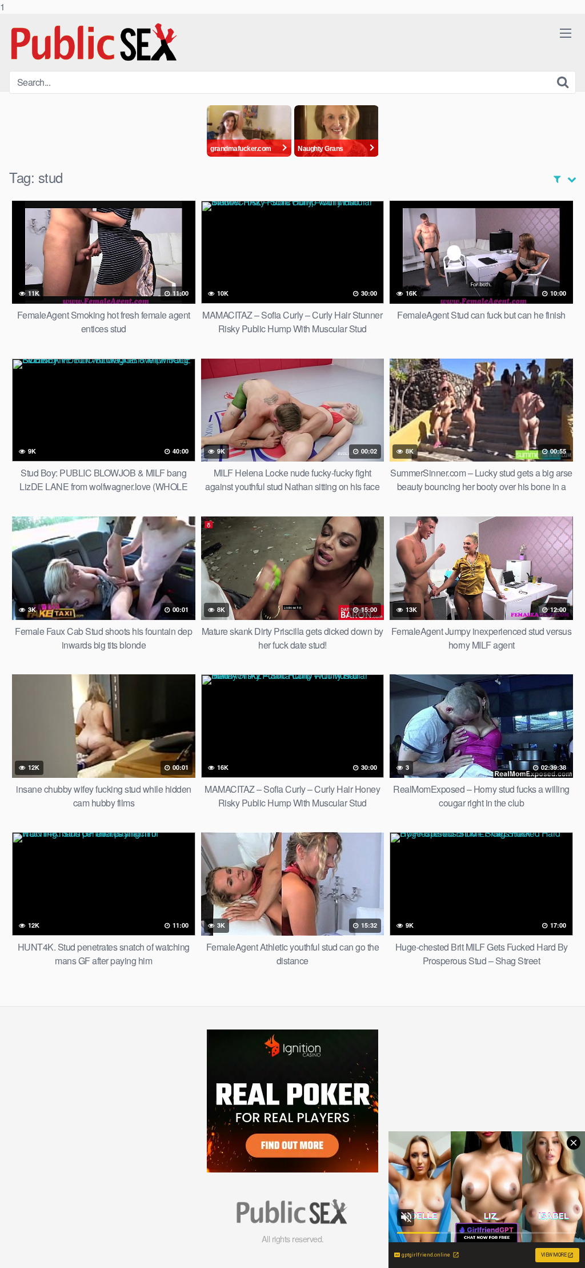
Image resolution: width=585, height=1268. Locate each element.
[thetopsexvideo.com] (95, 42)
